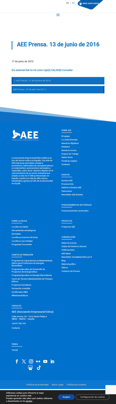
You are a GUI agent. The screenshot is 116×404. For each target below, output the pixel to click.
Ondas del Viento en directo (74, 246)
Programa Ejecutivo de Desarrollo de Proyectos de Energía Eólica (28, 270)
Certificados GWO (20, 292)
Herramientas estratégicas (24, 230)
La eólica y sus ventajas (22, 241)
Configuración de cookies (92, 397)
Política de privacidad (37, 384)
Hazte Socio (67, 157)
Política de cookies (76, 384)
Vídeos (64, 267)
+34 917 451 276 (19, 323)
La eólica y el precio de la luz (25, 237)
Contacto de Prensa (70, 271)
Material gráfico (68, 264)
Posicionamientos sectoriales (75, 211)
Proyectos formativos (21, 285)
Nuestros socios (68, 150)
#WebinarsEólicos (20, 295)
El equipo (65, 136)
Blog (63, 260)
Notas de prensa (68, 243)
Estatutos (65, 147)
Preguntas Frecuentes (22, 244)
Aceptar (66, 397)
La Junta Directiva (69, 139)
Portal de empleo (69, 161)
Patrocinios (66, 191)
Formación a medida (21, 288)
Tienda (15, 350)
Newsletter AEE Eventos (72, 194)
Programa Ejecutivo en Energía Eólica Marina (32, 275)
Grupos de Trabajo (69, 154)
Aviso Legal (57, 384)
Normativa (16, 234)
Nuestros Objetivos (70, 143)
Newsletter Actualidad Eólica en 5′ (76, 257)
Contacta (65, 164)
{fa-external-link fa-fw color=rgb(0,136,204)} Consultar (42, 70)
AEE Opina (66, 253)
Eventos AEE (66, 180)
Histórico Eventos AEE (71, 187)
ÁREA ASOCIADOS (90, 3)
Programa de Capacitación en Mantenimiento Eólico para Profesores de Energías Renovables (32, 263)
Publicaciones (67, 250)
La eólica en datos (20, 227)
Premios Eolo (67, 184)
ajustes (29, 401)
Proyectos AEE (68, 227)
